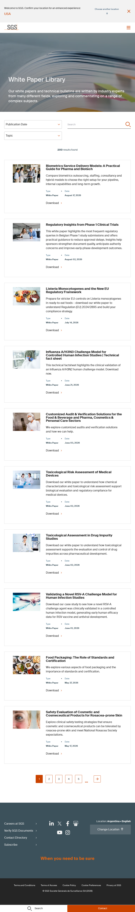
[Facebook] (67, 823)
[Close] (129, 11)
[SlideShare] (75, 823)
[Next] (97, 778)
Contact (102, 908)
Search (39, 908)
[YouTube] (59, 832)
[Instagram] (67, 832)
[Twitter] (59, 823)
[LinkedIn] (51, 823)
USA (7, 14)
